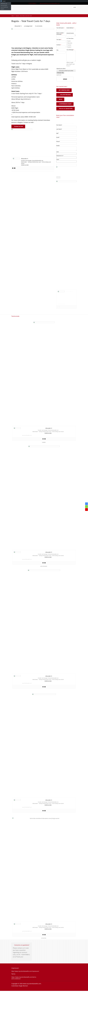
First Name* (59, 125)
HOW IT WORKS (53, 10)
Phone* (58, 141)
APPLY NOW (66, 10)
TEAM (41, 10)
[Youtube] (12, 168)
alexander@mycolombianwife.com (49, 3)
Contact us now (18, 126)
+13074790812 (32, 3)
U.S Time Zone (70, 38)
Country (58, 44)
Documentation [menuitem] (4, 5)
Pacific (69, 41)
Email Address (70, 27)
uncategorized (28, 26)
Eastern (69, 47)
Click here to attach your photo (66, 70)
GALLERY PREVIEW (65, 94)
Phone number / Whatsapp (60, 33)
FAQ (60, 10)
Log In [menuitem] (4, 1)
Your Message (70, 49)
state (57, 151)
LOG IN (74, 7)
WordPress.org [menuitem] (4, 3)
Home (12, 15)
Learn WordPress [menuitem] (4, 7)
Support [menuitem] (2, 8)
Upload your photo (61, 68)
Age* (57, 133)
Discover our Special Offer (65, 108)
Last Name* (59, 129)
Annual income (70, 33)
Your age (58, 39)
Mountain (69, 43)
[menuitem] (1, 1)
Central (69, 45)
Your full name (60, 27)
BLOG (46, 10)
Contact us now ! (25, 165)
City (57, 50)
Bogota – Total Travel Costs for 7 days (30, 21)
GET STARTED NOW (64, 90)
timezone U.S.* (59, 155)
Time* (57, 159)
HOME (36, 10)
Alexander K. (18, 26)
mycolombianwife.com (27, 435)
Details (58, 145)
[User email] (14, 168)
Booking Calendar (68, 123)
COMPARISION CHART (64, 104)
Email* (57, 137)
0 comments (38, 26)
